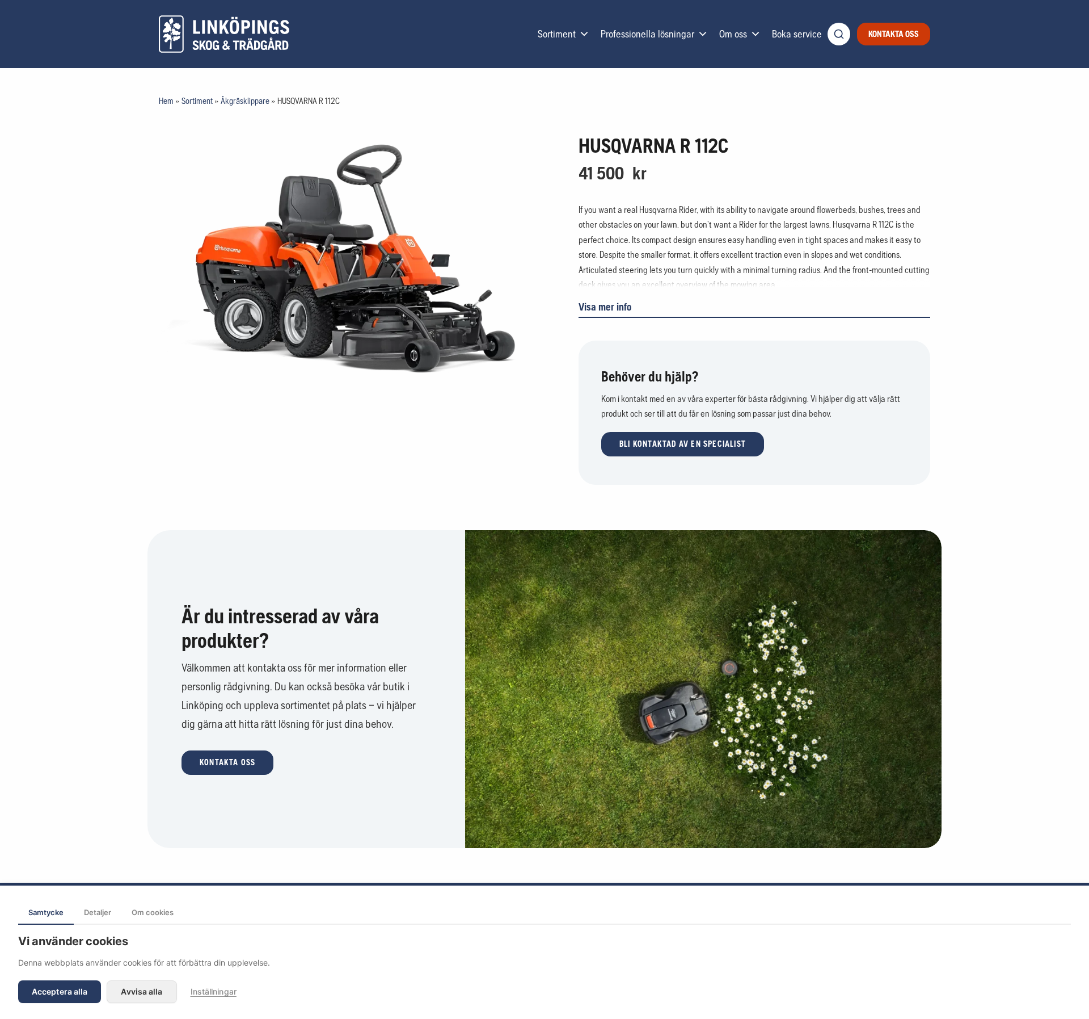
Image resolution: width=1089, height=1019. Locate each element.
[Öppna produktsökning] (839, 34)
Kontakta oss (893, 34)
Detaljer (97, 912)
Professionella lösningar (647, 34)
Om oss (733, 34)
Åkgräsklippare (245, 101)
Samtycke (46, 912)
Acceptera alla (59, 991)
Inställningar (214, 991)
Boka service (797, 34)
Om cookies (153, 912)
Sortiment (557, 34)
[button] (682, 444)
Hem (166, 101)
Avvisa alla (141, 991)
